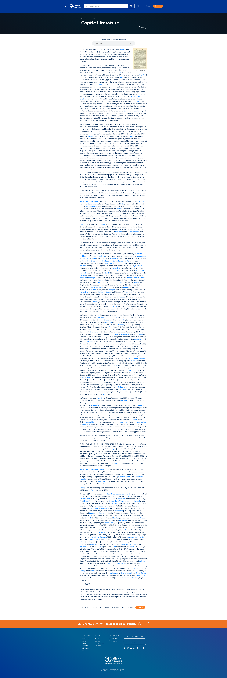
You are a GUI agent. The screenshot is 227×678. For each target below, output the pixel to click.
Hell (129, 496)
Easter (115, 261)
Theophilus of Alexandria (135, 278)
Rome (133, 96)
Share (142, 27)
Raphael (88, 518)
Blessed (83, 275)
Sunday (121, 261)
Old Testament (92, 201)
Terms (102, 670)
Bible (82, 201)
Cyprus (93, 258)
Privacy (107, 670)
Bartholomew (85, 499)
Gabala (108, 292)
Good (107, 273)
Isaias (122, 204)
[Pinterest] (137, 648)
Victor (140, 356)
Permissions (113, 641)
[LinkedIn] (144, 648)
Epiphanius (141, 256)
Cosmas (140, 334)
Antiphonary (134, 232)
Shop (148, 6)
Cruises (98, 646)
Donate (158, 6)
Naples (90, 136)
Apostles (122, 320)
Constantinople (137, 568)
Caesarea (137, 339)
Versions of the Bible (130, 578)
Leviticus (141, 201)
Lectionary (101, 224)
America (136, 111)
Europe (127, 111)
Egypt (122, 49)
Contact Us (112, 670)
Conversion (94, 332)
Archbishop (84, 256)
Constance (86, 258)
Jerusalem (138, 266)
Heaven (136, 282)
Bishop (101, 282)
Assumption (92, 278)
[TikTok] (140, 648)
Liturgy (82, 224)
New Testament (91, 206)
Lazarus (135, 420)
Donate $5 (140, 607)
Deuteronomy (93, 204)
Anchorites (86, 377)
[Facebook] (124, 648)
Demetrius (138, 254)
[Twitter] (127, 648)
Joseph (112, 309)
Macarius (94, 287)
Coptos (93, 544)
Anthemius (114, 573)
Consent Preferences (121, 670)
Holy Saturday (106, 261)
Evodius (106, 263)
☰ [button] (66, 6)
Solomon (142, 561)
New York (142, 75)
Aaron (93, 490)
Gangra (133, 403)
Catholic (119, 209)
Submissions (113, 639)
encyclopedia (88, 18)
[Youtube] (131, 648)
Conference (99, 643)
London (83, 99)
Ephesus (100, 547)
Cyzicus (114, 306)
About (139, 6)
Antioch (94, 256)
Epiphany (101, 256)
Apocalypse (124, 422)
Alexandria (114, 258)
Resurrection (95, 261)
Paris (119, 72)
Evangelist (112, 290)
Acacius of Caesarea (99, 537)
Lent (93, 571)
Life (117, 322)
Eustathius (121, 297)
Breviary (118, 232)
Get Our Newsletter (134, 636)
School (97, 641)
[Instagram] (134, 648)
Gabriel (100, 280)
